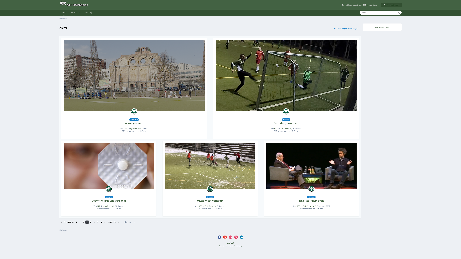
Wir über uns (75, 13)
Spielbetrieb (135, 128)
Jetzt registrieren (391, 5)
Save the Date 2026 (382, 27)
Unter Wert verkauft (210, 200)
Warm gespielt (134, 123)
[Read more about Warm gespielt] (134, 75)
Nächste (111, 222)
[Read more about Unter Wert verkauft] (210, 166)
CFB (125, 128)
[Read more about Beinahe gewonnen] (286, 75)
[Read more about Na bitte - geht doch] (311, 166)
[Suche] (399, 13)
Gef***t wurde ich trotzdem (108, 200)
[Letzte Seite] (118, 222)
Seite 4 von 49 (129, 222)
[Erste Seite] (61, 222)
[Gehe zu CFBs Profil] (134, 111)
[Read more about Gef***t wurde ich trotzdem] (109, 166)
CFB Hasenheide (77, 4)
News (64, 13)
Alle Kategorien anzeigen (347, 28)
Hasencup (88, 13)
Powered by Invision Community (230, 246)
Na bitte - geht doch (311, 200)
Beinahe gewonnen (286, 123)
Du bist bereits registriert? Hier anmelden (360, 5)
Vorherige (68, 222)
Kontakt (230, 243)
